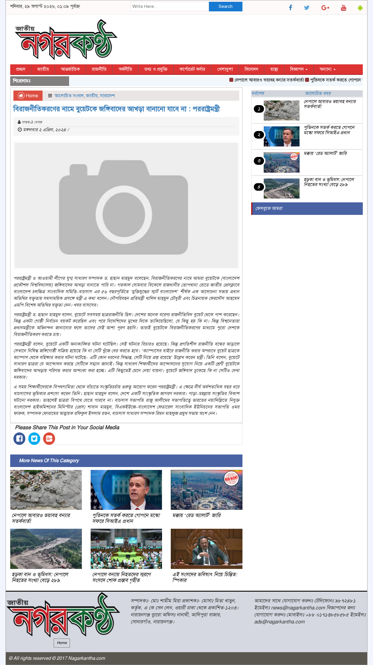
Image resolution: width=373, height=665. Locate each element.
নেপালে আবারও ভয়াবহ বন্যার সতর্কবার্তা (260, 80)
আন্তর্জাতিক (70, 69)
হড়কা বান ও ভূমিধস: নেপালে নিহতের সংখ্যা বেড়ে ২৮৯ (40, 577)
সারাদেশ (107, 96)
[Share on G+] (49, 438)
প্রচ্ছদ (20, 69)
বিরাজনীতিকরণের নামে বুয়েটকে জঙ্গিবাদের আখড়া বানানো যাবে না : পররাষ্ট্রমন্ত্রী (116, 109)
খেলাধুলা (225, 69)
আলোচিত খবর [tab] (317, 93)
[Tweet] (34, 438)
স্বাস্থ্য (274, 69)
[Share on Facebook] (19, 438)
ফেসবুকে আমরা (268, 208)
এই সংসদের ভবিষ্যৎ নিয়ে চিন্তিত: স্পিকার (204, 577)
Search (226, 6)
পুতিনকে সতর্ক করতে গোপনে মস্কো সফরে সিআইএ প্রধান (125, 518)
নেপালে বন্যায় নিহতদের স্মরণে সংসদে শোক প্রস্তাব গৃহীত (121, 577)
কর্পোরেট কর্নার (192, 69)
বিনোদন (251, 69)
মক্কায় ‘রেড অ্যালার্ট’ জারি (196, 515)
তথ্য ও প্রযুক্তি (156, 69)
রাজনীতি (99, 69)
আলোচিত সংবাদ (69, 96)
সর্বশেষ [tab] (257, 93)
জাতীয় (43, 69)
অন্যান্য (326, 69)
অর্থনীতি (125, 69)
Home (31, 96)
